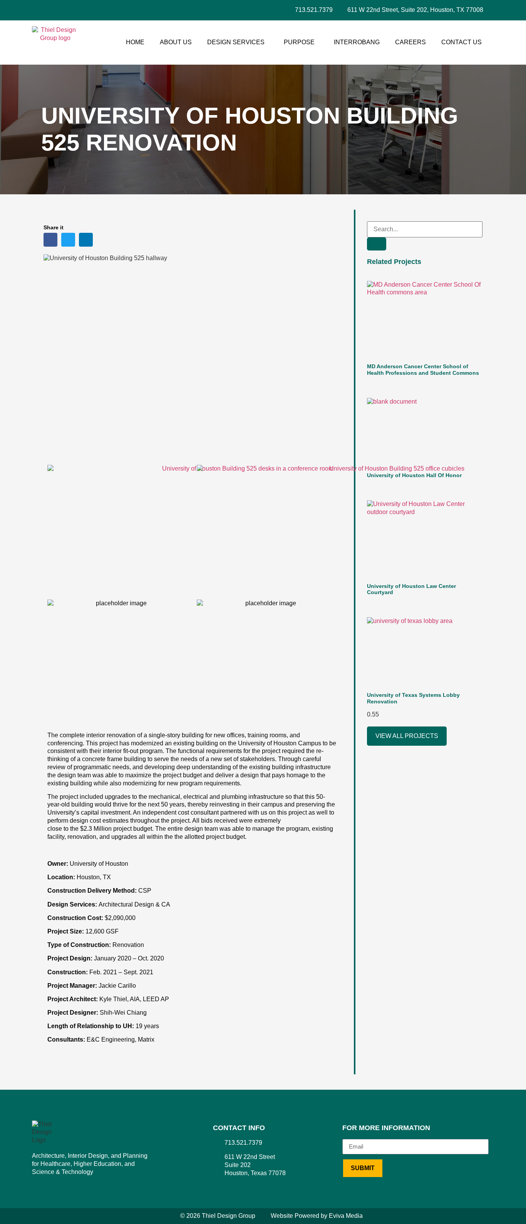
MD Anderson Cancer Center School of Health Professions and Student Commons (423, 369)
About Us (176, 42)
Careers (410, 42)
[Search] (376, 243)
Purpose (299, 42)
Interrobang (357, 42)
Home (135, 42)
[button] (50, 240)
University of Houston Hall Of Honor (414, 475)
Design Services (236, 42)
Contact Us (461, 42)
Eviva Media (346, 1215)
